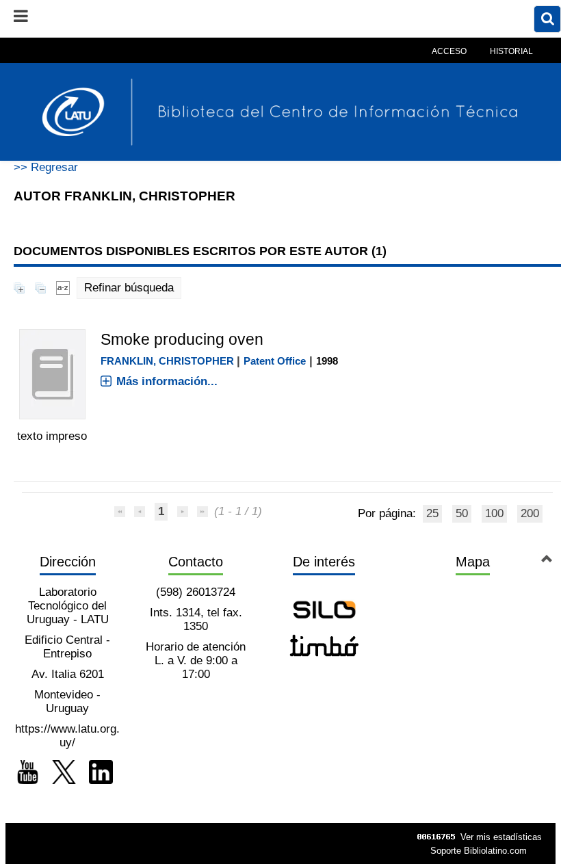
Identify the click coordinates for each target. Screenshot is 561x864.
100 (494, 513)
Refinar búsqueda (129, 287)
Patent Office (275, 361)
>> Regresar (46, 167)
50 (462, 513)
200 (530, 513)
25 (432, 513)
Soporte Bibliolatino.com (478, 851)
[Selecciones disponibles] (63, 287)
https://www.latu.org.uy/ (67, 735)
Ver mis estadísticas (501, 837)
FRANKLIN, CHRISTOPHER (167, 361)
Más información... (167, 381)
